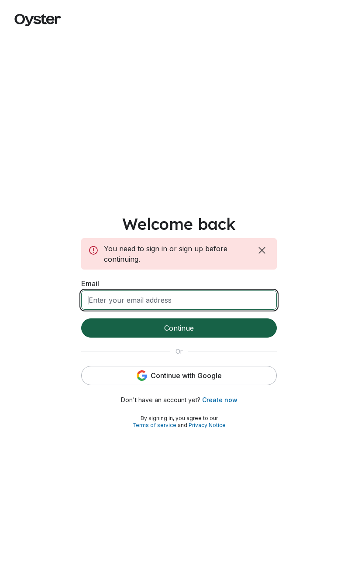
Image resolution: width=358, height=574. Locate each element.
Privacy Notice (207, 425)
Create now (220, 399)
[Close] (263, 250)
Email (90, 283)
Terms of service (154, 425)
